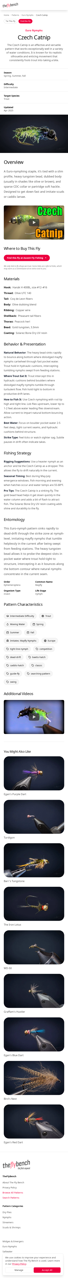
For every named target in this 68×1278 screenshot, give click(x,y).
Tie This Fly (10, 21)
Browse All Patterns (13, 1192)
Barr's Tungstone (14, 881)
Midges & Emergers (13, 1241)
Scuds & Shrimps (12, 1227)
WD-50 (8, 968)
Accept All (47, 1270)
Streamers (8, 1222)
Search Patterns (11, 1197)
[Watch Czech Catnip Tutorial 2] (34, 717)
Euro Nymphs (28, 15)
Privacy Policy (10, 1187)
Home (6, 15)
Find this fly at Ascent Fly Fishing (25, 257)
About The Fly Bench (13, 1182)
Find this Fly (25, 21)
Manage (19, 1270)
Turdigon (9, 837)
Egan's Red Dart (13, 1142)
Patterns (15, 15)
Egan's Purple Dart (15, 794)
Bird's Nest (10, 1099)
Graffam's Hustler (14, 1011)
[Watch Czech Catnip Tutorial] (34, 222)
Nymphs (7, 1217)
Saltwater (7, 1251)
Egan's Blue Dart (14, 1055)
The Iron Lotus (12, 924)
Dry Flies (7, 1212)
